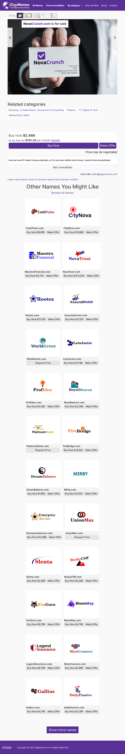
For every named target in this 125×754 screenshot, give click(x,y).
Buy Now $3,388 (74, 406)
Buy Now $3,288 (74, 711)
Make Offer (107, 145)
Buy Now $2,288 (36, 406)
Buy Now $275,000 (74, 275)
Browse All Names (63, 192)
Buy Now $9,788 (36, 624)
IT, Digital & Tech (88, 110)
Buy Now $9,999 (36, 232)
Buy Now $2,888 (74, 668)
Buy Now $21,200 (36, 319)
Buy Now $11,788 (73, 362)
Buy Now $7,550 (73, 493)
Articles (6, 747)
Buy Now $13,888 (36, 537)
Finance (71, 110)
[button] (75, 5)
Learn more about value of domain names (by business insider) (43, 179)
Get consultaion (62, 167)
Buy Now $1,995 (36, 493)
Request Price (43, 362)
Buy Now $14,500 (73, 450)
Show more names (63, 730)
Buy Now (53, 145)
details (55, 140)
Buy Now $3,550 (74, 319)
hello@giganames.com (104, 174)
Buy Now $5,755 (35, 275)
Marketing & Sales (19, 115)
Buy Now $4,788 (74, 624)
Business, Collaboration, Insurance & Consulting (36, 110)
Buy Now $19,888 (73, 232)
